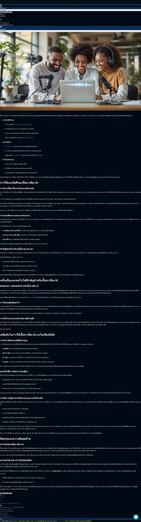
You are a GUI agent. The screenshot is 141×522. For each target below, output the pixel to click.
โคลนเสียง (32, 297)
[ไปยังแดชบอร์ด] (70, 6)
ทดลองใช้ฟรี (3, 10)
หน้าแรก (2, 495)
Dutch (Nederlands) (9, 3)
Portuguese (17, 1)
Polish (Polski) (116, 1)
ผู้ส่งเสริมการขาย (14, 503)
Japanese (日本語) (69, 1)
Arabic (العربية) (58, 1)
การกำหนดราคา (4, 503)
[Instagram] (1, 505)
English (2, 1)
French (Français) (49, 1)
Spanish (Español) (26, 1)
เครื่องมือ (2, 497)
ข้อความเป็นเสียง (28, 137)
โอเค (1, 519)
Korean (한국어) (79, 1)
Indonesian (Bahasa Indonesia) (103, 1)
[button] (70, 4)
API (1, 500)
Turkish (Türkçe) (9, 1)
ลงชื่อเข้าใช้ (3, 8)
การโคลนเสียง (9, 146)
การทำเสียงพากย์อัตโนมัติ (23, 124)
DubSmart (17, 155)
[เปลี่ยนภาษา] (1, 27)
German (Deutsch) (38, 1)
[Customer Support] (136, 517)
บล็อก (9, 503)
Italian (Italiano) (89, 1)
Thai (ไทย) (124, 1)
